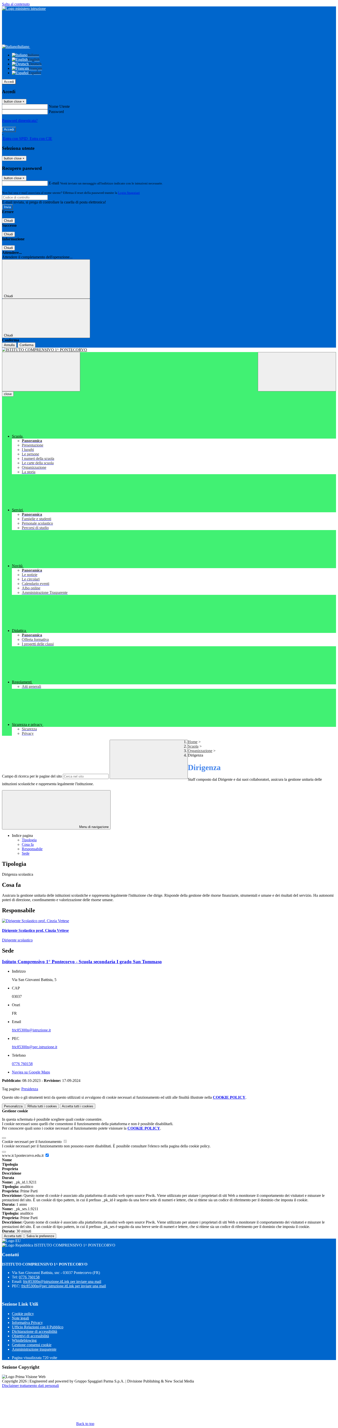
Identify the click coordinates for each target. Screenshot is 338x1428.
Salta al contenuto (16, 4)
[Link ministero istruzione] (24, 8)
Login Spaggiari (129, 193)
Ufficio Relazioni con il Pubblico (37, 1327)
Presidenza (29, 1089)
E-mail (54, 183)
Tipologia (29, 840)
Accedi (9, 82)
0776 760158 (22, 1064)
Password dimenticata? (20, 120)
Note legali (20, 1318)
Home (192, 742)
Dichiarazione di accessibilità (34, 1331)
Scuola (193, 746)
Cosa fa (28, 844)
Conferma (26, 345)
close (8, 394)
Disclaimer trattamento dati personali (30, 1385)
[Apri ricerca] (297, 371)
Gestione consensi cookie (31, 1345)
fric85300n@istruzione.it (31, 1030)
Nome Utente (59, 106)
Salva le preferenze (40, 1236)
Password (56, 112)
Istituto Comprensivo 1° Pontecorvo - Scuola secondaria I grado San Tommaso (82, 961)
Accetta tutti (77, 1106)
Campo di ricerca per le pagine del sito (32, 776)
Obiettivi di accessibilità (30, 1336)
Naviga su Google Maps (31, 1072)
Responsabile (32, 849)
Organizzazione (200, 751)
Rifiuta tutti (42, 1106)
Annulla (9, 345)
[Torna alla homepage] (169, 350)
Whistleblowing (24, 1340)
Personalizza (13, 1106)
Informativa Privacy (27, 1322)
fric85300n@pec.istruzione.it (34, 1047)
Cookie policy (23, 1314)
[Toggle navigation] (41, 371)
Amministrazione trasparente (34, 1349)
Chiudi (8, 221)
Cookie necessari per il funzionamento (32, 1141)
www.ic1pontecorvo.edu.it (23, 1155)
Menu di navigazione (93, 827)
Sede (25, 853)
